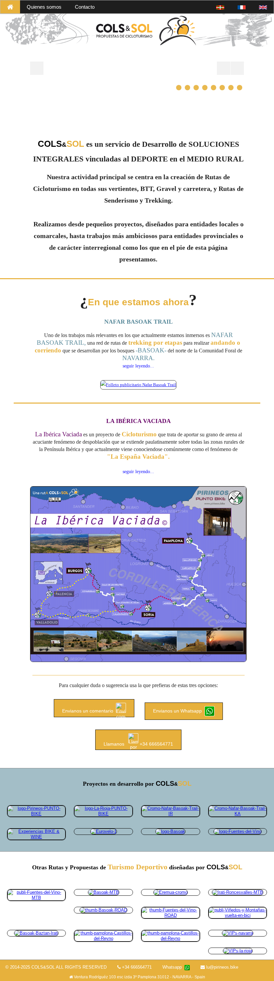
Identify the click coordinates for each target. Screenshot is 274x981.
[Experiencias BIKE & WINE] (36, 834)
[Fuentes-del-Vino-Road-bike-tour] (170, 912)
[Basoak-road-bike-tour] (103, 909)
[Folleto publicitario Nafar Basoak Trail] (138, 384)
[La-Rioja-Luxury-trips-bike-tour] (238, 950)
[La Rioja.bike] (103, 810)
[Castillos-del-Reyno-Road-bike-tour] (103, 935)
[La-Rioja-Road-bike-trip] (238, 912)
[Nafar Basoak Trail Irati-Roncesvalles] (170, 810)
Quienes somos (44, 7)
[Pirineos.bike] (36, 810)
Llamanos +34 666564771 (138, 743)
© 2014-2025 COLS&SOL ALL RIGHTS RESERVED (56, 967)
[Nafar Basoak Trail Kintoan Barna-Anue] (238, 810)
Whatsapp (173, 967)
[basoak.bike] (170, 831)
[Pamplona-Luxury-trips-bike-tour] (237, 932)
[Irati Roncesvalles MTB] (237, 892)
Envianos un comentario (89, 711)
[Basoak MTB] (103, 892)
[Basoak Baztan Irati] (36, 932)
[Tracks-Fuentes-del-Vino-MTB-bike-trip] (36, 894)
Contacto (85, 7)
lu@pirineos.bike (221, 967)
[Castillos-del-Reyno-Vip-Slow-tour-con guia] (170, 935)
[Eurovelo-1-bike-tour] (103, 831)
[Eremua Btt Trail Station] (170, 892)
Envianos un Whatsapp (178, 711)
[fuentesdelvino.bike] (238, 831)
